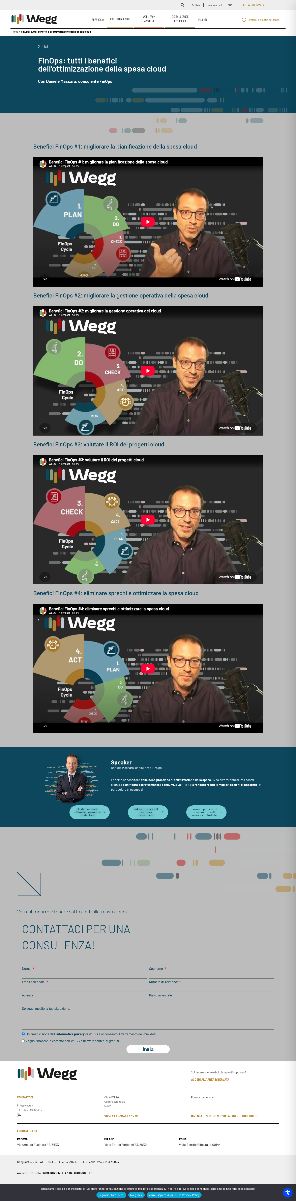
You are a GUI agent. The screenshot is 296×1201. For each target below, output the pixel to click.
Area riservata (253, 5)
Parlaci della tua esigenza (264, 19)
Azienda (27, 995)
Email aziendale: (34, 982)
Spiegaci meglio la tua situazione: (46, 1008)
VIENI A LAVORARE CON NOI (121, 1116)
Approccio (98, 19)
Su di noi (196, 5)
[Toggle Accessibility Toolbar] (288, 1192)
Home (14, 31)
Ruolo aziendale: (161, 995)
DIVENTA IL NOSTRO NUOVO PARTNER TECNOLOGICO (224, 1116)
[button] (182, 5)
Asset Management (120, 19)
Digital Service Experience (180, 19)
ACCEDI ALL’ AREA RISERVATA (210, 1079)
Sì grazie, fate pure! (111, 1195)
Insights (202, 19)
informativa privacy (70, 1034)
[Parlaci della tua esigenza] (244, 20)
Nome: (27, 968)
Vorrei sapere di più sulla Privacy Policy (174, 1195)
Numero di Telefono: (164, 982)
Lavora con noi (214, 5)
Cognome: (156, 968)
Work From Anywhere (149, 19)
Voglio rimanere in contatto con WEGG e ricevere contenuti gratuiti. (73, 1041)
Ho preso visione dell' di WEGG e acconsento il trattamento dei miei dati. (91, 1034)
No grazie (136, 1195)
